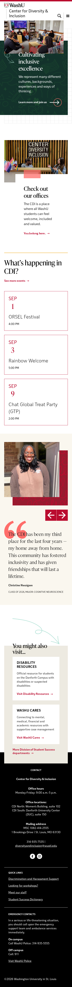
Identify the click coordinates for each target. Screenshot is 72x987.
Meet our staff (17, 892)
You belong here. (35, 233)
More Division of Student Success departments (34, 751)
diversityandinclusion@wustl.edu (36, 846)
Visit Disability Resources (33, 694)
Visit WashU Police (19, 961)
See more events (14, 281)
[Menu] (68, 10)
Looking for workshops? (23, 886)
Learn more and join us (33, 102)
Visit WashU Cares (28, 737)
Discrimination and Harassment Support (33, 879)
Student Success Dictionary (25, 899)
